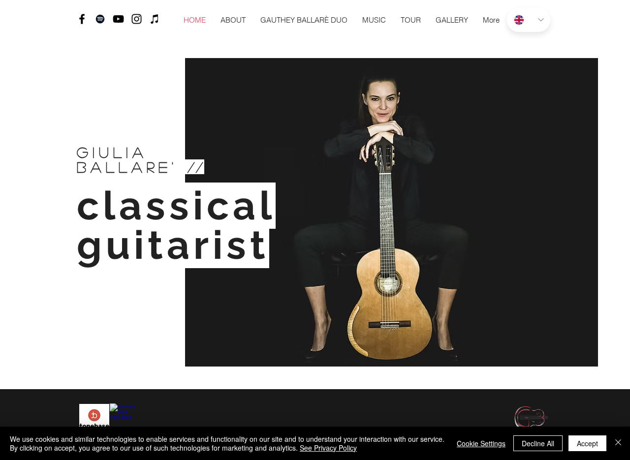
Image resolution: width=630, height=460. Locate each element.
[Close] (618, 443)
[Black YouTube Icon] (118, 19)
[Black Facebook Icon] (82, 19)
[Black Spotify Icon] (100, 19)
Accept (587, 443)
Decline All (538, 443)
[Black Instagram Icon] (136, 19)
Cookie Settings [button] (481, 443)
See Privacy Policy (328, 448)
